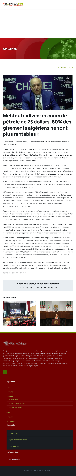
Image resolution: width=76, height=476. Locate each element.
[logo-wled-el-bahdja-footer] (15, 341)
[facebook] (5, 372)
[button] (4, 313)
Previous (63, 67)
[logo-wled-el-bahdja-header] (13, 3)
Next (69, 67)
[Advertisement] (38, 23)
